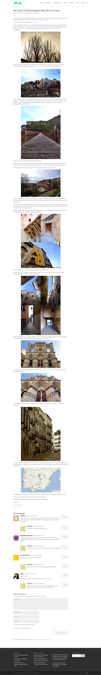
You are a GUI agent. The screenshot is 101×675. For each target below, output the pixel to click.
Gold (35, 662)
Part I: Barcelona (17, 504)
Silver (35, 658)
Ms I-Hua (17, 13)
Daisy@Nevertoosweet (26, 535)
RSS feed (63, 659)
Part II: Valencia (17, 506)
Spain (28, 13)
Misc (78, 2)
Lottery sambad (37, 655)
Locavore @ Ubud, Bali (19, 655)
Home (41, 2)
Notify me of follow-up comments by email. (25, 624)
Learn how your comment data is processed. (42, 639)
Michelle (22, 516)
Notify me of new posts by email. (22, 628)
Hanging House (38, 66)
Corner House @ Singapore (20, 658)
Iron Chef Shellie (24, 555)
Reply (65, 517)
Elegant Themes (23, 673)
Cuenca (28, 25)
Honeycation (35, 22)
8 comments (36, 13)
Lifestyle (72, 2)
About (83, 2)
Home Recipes (57, 2)
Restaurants (48, 2)
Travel (65, 2)
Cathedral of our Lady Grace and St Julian (48, 369)
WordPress (36, 673)
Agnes (22, 574)
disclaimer (56, 666)
